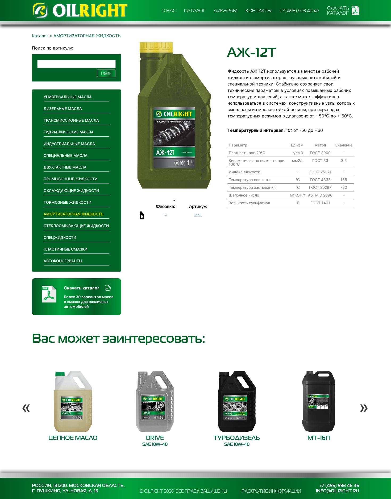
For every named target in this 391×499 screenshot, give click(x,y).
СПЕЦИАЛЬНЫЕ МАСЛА (66, 155)
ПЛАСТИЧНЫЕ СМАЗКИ (65, 249)
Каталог (40, 35)
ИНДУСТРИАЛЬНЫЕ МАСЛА (69, 143)
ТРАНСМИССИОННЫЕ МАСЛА (71, 120)
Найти (106, 73)
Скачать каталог (338, 10)
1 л (165, 215)
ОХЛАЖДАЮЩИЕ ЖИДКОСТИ (71, 190)
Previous (24, 401)
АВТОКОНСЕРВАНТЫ (63, 261)
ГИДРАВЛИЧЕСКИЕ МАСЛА (69, 132)
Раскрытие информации (271, 491)
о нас (168, 10)
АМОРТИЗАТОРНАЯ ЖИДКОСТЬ (73, 214)
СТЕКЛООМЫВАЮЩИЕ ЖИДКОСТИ (76, 225)
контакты (259, 10)
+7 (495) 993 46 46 (299, 10)
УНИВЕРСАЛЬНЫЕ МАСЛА (68, 97)
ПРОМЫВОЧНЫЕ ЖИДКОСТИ (70, 179)
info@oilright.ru (337, 491)
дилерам (226, 10)
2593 (198, 215)
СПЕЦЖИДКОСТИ (60, 237)
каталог (195, 10)
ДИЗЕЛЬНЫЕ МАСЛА (63, 108)
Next (361, 401)
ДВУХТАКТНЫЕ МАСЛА (65, 167)
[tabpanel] (174, 115)
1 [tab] (174, 200)
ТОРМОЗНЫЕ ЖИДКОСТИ (67, 202)
